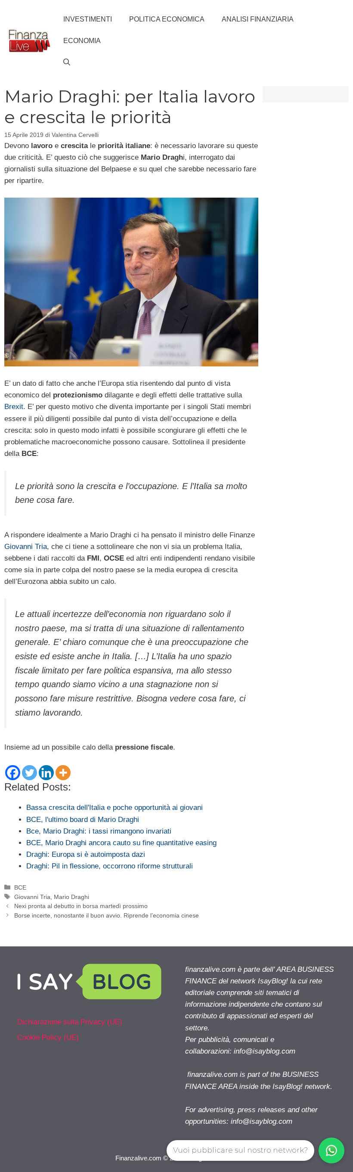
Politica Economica (166, 19)
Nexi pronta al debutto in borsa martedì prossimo (81, 905)
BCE (20, 887)
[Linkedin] (46, 772)
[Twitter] (29, 772)
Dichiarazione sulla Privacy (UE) (69, 1022)
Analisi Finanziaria (258, 19)
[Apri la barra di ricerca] (67, 62)
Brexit (13, 407)
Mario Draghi (71, 896)
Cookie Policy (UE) (48, 1037)
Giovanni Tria (25, 547)
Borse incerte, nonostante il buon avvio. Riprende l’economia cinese (106, 915)
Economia (82, 40)
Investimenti (87, 19)
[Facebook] (12, 772)
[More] (63, 772)
